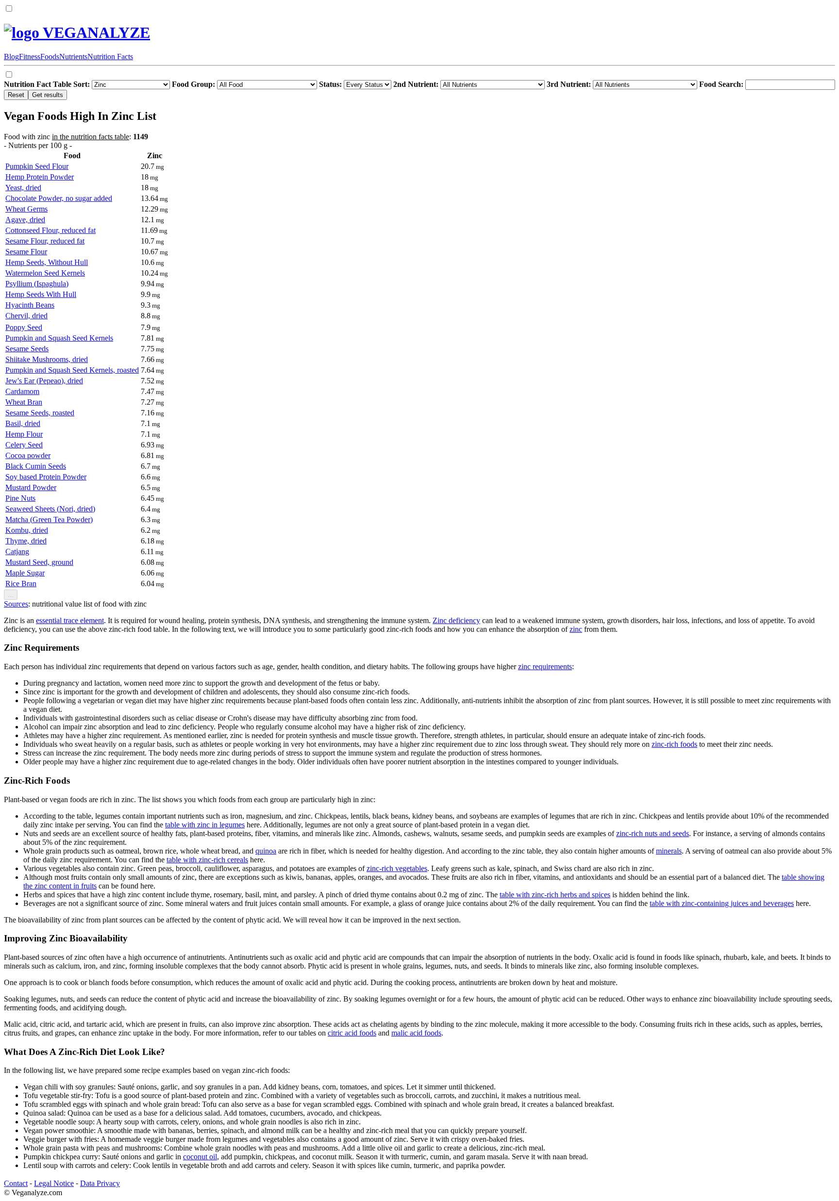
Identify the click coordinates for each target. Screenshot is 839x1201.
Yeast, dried (23, 187)
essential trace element (70, 620)
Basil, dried (22, 423)
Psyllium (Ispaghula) (36, 284)
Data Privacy (100, 1183)
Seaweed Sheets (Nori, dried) (50, 509)
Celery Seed (24, 445)
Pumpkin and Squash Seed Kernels (59, 338)
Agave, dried (25, 219)
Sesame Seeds (27, 349)
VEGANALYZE (94, 32)
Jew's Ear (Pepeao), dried (44, 381)
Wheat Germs (26, 209)
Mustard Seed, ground (39, 562)
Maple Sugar (25, 573)
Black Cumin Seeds (35, 466)
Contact (16, 1183)
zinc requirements (545, 666)
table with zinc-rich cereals (207, 860)
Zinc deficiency (456, 620)
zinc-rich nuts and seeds (652, 833)
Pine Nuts (20, 498)
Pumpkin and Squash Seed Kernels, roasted (72, 370)
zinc (576, 629)
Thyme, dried (26, 541)
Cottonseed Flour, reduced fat (50, 230)
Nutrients (73, 56)
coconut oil (200, 1156)
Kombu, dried (26, 530)
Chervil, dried (26, 316)
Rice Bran (20, 583)
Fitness (29, 56)
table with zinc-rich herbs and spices (555, 894)
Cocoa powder (27, 455)
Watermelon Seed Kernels (45, 273)
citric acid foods (352, 1033)
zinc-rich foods (674, 744)
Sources (16, 604)
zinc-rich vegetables (397, 868)
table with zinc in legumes (205, 825)
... (11, 594)
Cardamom (22, 391)
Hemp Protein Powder (39, 177)
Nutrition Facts (110, 56)
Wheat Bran (23, 402)
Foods (49, 56)
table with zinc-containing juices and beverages (722, 903)
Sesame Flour (26, 251)
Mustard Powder (30, 487)
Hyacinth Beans (29, 305)
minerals (669, 851)
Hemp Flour (24, 434)
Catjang (17, 551)
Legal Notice (54, 1183)
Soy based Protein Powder (45, 477)
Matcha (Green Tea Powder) (49, 519)
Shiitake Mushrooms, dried (46, 359)
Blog (11, 56)
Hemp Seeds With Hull (40, 294)
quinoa (265, 851)
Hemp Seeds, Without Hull (46, 262)
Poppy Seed (23, 327)
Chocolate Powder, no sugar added (58, 198)
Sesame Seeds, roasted (39, 413)
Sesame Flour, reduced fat (44, 241)
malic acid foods (416, 1033)
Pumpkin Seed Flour (36, 166)
